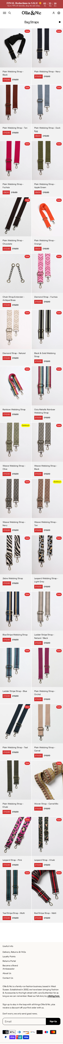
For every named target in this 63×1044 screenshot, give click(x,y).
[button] (9, 12)
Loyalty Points (9, 956)
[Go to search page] (9, 12)
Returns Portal (9, 961)
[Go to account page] (53, 12)
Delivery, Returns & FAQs (14, 952)
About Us (7, 973)
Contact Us (8, 978)
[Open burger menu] (4, 13)
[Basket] (58, 12)
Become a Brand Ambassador (10, 967)
